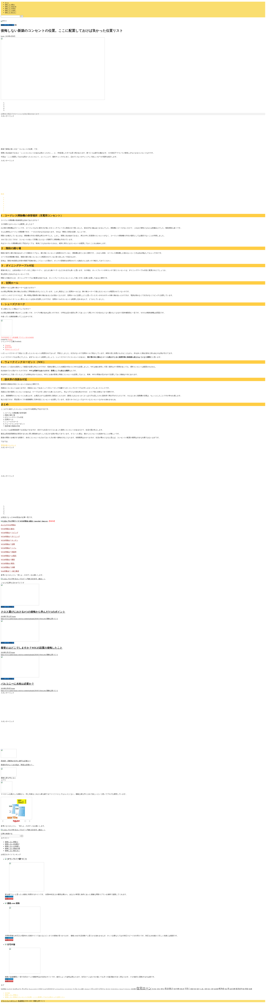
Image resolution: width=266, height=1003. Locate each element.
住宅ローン (144, 988)
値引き (159, 988)
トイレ (75, 989)
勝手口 (162, 988)
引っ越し (202, 988)
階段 (243, 988)
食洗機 (250, 988)
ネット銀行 (81, 988)
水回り (209, 988)
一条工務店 (133, 988)
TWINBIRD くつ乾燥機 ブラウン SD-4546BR (17, 337)
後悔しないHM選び (10, 8)
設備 (233, 989)
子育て (187, 989)
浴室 (212, 988)
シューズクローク (49, 989)
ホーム (7, 2)
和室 (175, 988)
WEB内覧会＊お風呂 (8, 556)
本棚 (205, 988)
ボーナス (108, 988)
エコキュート (17, 989)
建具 (198, 988)
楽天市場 (8, 347)
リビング (121, 988)
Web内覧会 (3, 988)
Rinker (10, 339)
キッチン (25, 989)
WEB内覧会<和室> (8, 563)
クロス (40, 989)
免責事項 (21, 1001)
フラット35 (94, 989)
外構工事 (182, 988)
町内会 (221, 989)
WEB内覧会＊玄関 (8, 544)
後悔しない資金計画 (10, 6)
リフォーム (127, 988)
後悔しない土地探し (10, 10)
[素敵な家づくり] (4, 20)
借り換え (154, 988)
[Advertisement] (63, 131)
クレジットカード (33, 988)
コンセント (11, 445)
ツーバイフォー (69, 988)
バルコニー (87, 988)
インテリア (9, 988)
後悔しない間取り (10, 4)
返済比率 (239, 989)
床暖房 (192, 988)
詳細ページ (9, 896)
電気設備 (4, 445)
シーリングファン (59, 988)
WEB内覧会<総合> (8, 529)
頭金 (246, 989)
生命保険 (216, 988)
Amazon (8, 345)
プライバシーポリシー (9, 1001)
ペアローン (101, 989)
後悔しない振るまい (10, 12)
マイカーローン (115, 988)
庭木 (195, 988)
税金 (226, 988)
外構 (177, 989)
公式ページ (9, 899)
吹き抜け (169, 989)
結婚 (231, 988)
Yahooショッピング (12, 349)
